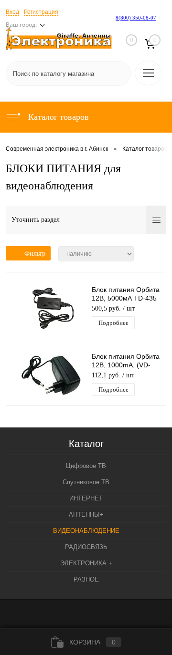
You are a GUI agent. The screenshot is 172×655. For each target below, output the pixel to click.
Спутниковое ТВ (86, 482)
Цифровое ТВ (86, 465)
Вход (12, 12)
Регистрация (41, 12)
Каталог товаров (57, 117)
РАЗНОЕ (86, 579)
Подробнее (113, 322)
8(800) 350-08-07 (136, 18)
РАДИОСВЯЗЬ (86, 547)
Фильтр (34, 253)
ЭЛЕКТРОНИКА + (86, 563)
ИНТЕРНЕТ (86, 498)
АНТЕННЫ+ (86, 514)
